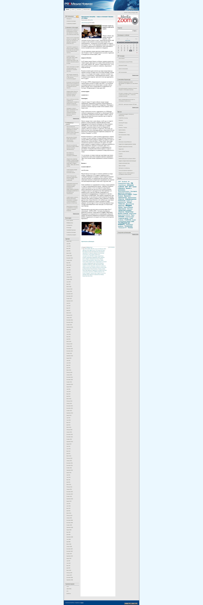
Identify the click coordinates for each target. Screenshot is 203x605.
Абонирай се (69, 18)
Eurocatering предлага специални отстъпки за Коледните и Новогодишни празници (128, 89)
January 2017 (69, 317)
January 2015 (69, 374)
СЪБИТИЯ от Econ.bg (123, 118)
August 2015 (69, 358)
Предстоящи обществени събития (127, 214)
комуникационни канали (94, 258)
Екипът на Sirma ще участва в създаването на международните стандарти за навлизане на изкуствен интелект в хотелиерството (73, 102)
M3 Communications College (124, 134)
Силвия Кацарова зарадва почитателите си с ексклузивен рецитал (72, 171)
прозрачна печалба (100, 267)
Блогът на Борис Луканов (124, 151)
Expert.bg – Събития (123, 127)
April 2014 (68, 396)
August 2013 (69, 415)
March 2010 (69, 513)
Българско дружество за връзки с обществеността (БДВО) (127, 192)
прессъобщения (93, 267)
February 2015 (69, 372)
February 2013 (69, 429)
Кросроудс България (123, 65)
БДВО (120, 139)
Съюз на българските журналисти (125, 170)
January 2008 (69, 546)
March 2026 (69, 253)
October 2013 (69, 410)
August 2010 (69, 501)
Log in (68, 586)
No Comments (112, 247)
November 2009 (70, 522)
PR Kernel (121, 120)
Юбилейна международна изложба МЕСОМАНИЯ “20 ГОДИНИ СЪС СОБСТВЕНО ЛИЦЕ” (128, 83)
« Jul (119, 38)
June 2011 (68, 477)
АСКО (105, 248)
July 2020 (68, 267)
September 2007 (70, 556)
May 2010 (68, 508)
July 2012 (68, 446)
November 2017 (70, 296)
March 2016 (69, 341)
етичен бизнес (85, 254)
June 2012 (69, 448)
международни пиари (91, 263)
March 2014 (69, 398)
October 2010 (69, 496)
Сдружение (90, 270)
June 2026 (69, 246)
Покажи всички (76, 118)
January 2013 (69, 432)
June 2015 (69, 362)
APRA (86, 248)
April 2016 (68, 339)
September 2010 (70, 498)
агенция (96, 248)
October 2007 (69, 553)
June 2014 (69, 391)
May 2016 (68, 336)
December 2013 (70, 405)
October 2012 (69, 439)
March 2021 (69, 265)
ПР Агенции (69, 227)
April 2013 (68, 424)
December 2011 (70, 463)
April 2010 (68, 510)
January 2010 (69, 517)
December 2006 (70, 577)
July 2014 (68, 389)
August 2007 (69, 558)
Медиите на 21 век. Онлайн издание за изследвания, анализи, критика (126, 173)
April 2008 (68, 541)
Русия (84, 270)
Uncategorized (69, 225)
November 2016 (70, 322)
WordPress (69, 593)
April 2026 (68, 250)
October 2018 (69, 279)
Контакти (79, 9)
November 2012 (70, 436)
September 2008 (70, 536)
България (89, 251)
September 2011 (70, 470)
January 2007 (69, 575)
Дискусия (96, 253)
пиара (102, 264)
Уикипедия (85, 274)
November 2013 (70, 408)
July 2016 (68, 331)
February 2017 (69, 315)
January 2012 (69, 460)
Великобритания (95, 251)
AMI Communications (123, 72)
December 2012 (70, 434)
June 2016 (69, 334)
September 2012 (70, 441)
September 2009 (70, 527)
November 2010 (70, 494)
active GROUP (121, 58)
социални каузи (93, 273)
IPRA (92, 248)
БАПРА (120, 137)
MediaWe (120, 156)
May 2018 (68, 284)
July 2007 (68, 560)
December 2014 (70, 377)
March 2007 (69, 570)
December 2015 (70, 348)
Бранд (86, 251)
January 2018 (69, 291)
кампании (102, 257)
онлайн (93, 264)
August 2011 (69, 472)
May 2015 (68, 365)
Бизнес (93, 250)
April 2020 (68, 272)
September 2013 (70, 412)
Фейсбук (102, 274)
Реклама (100, 268)
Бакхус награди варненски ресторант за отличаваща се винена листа (127, 100)
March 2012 (69, 455)
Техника (130, 228)
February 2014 (69, 401)
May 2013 (68, 422)
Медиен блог (121, 149)
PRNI (92, 20)
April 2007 (68, 567)
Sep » (136, 38)
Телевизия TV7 (122, 228)
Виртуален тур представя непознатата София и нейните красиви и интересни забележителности (73, 147)
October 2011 (69, 467)
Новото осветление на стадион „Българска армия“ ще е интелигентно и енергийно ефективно (73, 69)
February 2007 (69, 572)
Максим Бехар (97, 260)
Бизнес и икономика (125, 189)
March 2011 (69, 484)
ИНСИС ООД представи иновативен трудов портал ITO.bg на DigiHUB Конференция (72, 178)
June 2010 (69, 505)
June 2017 (69, 305)
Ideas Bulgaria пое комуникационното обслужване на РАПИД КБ (72, 154)
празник (87, 267)
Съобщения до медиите (71, 23)
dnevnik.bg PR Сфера (123, 122)
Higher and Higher (122, 165)
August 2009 (69, 529)
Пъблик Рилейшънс (94, 268)
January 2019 (69, 277)
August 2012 (69, 443)
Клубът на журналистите (125, 201)
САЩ (86, 270)
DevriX (82, 602)
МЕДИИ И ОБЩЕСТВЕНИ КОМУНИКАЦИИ (127, 160)
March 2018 (69, 286)
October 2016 (69, 324)
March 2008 (69, 544)
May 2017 (68, 308)
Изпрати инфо (86, 9)
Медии (87, 261)
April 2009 (68, 534)
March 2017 (69, 312)
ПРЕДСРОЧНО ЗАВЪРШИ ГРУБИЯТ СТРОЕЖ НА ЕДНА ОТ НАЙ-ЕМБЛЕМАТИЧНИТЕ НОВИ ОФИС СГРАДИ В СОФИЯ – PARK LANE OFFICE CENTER (73, 163)
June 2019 (69, 274)
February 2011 (69, 486)
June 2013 (69, 420)
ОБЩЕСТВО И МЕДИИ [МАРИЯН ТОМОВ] (127, 144)
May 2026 (68, 248)
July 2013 (68, 417)
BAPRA (88, 248)
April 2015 (68, 367)
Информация (94, 257)
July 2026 (68, 243)
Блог (83, 251)
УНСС (88, 274)
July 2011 (68, 474)
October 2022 (69, 260)
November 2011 (70, 465)
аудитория (85, 250)
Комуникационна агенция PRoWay (126, 61)
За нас (73, 9)
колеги (84, 258)
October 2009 (69, 525)
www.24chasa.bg (85, 22)
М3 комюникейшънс (90, 260)
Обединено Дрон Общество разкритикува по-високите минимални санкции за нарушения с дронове (72, 93)
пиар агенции (98, 264)
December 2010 (70, 491)
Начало (67, 9)
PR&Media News (70, 222)
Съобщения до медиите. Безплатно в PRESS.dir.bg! (126, 115)
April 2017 (68, 310)
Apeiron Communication (123, 68)
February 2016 (69, 343)
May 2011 (68, 479)
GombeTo (121, 153)
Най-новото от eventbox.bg (124, 168)
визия (100, 251)
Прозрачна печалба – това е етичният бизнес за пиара (97, 17)
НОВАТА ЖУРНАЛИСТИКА (124, 163)
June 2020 (69, 269)
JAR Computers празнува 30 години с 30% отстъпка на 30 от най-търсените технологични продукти (72, 76)
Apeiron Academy (122, 129)
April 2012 (68, 453)
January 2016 (69, 346)
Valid (69, 588)
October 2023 (69, 255)
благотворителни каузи (100, 250)
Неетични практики (99, 263)
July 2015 (68, 360)
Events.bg (121, 125)
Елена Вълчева (101, 253)
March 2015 (69, 370)
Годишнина (91, 253)
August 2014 (69, 386)
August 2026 (69, 241)
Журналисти (97, 254)
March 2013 (69, 427)
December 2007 (70, 548)
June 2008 (69, 539)
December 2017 (70, 293)
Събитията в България (71, 21)
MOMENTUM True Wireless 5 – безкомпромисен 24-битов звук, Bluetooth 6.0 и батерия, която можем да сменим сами (73, 32)
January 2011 (69, 489)
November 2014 (70, 379)
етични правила (92, 254)
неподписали (85, 264)
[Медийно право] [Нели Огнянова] (125, 146)
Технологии (103, 273)
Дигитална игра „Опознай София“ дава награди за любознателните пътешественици (72, 139)
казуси (99, 257)
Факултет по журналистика (95, 274)
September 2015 (70, 355)
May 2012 (68, 451)
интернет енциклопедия (87, 257)
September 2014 (70, 384)
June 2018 (69, 281)
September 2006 (70, 579)
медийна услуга (92, 261)
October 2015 (69, 353)
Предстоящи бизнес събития (125, 212)
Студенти (99, 273)
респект (103, 268)
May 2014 (68, 393)
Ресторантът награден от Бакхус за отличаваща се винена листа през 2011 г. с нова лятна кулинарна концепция (128, 95)
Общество (90, 264)
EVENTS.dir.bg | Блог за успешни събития (127, 158)
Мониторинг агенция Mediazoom (125, 141)
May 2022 (68, 262)
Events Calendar (70, 220)
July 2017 (68, 303)
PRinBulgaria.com (122, 132)
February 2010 (69, 515)
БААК (88, 250)
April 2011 (68, 482)
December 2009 (70, 520)
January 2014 (69, 403)
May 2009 (68, 532)
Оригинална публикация (87, 241)
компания (87, 258)
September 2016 (70, 327)
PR (93, 248)
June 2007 (69, 563)
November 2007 (70, 551)
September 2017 (70, 300)
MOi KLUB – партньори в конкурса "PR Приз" (128, 104)
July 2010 (68, 503)
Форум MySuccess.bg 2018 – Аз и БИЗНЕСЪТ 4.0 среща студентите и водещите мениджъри (72, 208)
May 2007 (68, 565)
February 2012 (69, 458)
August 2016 (69, 329)
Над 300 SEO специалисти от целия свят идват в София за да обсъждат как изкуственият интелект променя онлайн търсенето (73, 49)
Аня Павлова (100, 248)
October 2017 (69, 298)
